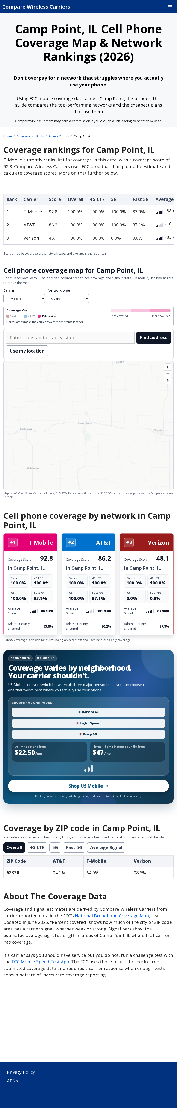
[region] (88, 425)
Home (7, 136)
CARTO (62, 493)
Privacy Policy (21, 1072)
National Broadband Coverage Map (112, 916)
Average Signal (106, 847)
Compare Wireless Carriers (36, 6)
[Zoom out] (167, 373)
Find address (154, 338)
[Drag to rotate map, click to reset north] (167, 380)
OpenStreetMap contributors (36, 493)
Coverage (23, 136)
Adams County (59, 136)
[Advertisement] (88, 1022)
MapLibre (93, 493)
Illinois (39, 136)
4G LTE (37, 847)
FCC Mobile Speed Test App (40, 962)
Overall (14, 847)
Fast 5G (74, 847)
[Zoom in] (167, 367)
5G (55, 847)
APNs (12, 1081)
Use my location (26, 351)
